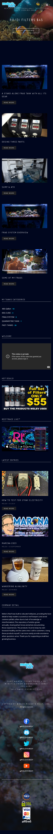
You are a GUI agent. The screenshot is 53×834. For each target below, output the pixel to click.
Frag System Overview (15, 232)
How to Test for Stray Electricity (22, 500)
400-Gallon (8, 309)
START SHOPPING (26, 31)
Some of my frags (12, 278)
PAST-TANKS (9, 325)
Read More (9, 102)
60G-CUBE (7, 313)
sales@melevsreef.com (26, 689)
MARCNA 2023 (9, 543)
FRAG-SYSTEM (9, 317)
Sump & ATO (8, 187)
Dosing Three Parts (13, 142)
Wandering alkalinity (14, 586)
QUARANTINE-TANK (12, 321)
